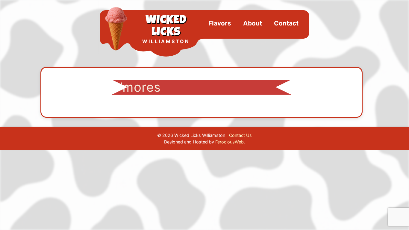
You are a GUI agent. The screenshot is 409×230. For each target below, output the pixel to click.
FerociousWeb (229, 141)
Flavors (219, 23)
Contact (286, 23)
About (252, 23)
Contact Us (240, 135)
